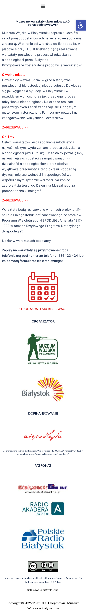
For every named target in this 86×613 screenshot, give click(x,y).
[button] (81, 25)
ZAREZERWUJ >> (15, 127)
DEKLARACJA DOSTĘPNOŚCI (43, 589)
